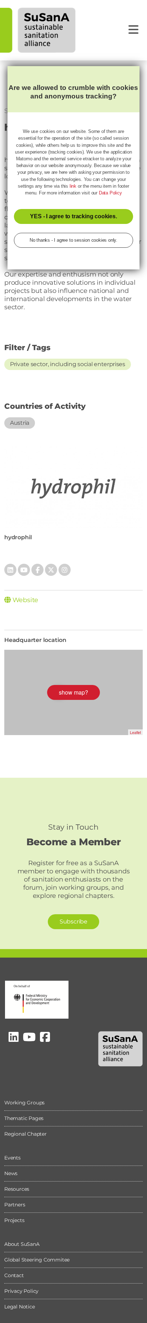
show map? (73, 692)
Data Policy (110, 192)
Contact (14, 1275)
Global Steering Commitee (37, 1260)
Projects (14, 1220)
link (73, 186)
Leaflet (135, 732)
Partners (14, 1204)
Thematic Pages (24, 1118)
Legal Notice (19, 1306)
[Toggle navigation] (133, 29)
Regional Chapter (25, 1134)
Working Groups (24, 1102)
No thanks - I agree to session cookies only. (73, 240)
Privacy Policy (21, 1291)
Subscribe (73, 921)
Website (24, 600)
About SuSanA (22, 1244)
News (10, 1173)
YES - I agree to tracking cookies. (73, 216)
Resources (16, 1189)
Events (12, 1158)
